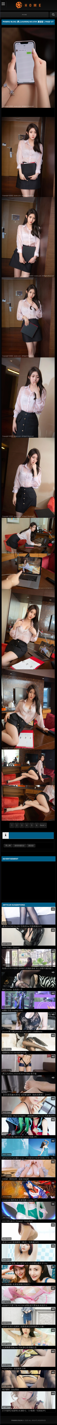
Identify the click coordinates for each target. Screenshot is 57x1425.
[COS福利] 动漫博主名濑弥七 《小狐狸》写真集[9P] (23, 1410)
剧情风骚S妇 (19, 845)
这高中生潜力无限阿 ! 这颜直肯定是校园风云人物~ (23, 1326)
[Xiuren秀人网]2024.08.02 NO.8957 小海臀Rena (22, 1031)
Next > (43, 825)
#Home (24, 15)
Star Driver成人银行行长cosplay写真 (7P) (19, 1137)
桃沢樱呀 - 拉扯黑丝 (10, 1389)
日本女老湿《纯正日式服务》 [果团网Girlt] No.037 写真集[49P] (28, 1116)
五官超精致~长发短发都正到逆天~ (16, 1284)
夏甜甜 (31, 845)
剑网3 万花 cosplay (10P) (12, 1010)
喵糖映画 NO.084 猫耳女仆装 (14, 1052)
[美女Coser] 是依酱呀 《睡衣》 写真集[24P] (20, 1242)
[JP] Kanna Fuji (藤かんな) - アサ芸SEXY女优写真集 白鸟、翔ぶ (28, 1158)
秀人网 (8, 845)
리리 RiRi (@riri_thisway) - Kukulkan (17, 1221)
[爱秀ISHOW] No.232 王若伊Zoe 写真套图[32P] (22, 926)
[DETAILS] (5, 835)
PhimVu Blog (28, 5)
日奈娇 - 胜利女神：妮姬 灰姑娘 (15, 1179)
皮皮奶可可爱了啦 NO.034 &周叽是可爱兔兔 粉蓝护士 (24, 1305)
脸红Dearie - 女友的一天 (12, 989)
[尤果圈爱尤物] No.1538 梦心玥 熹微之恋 (19, 1347)
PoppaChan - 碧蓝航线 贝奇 (14, 1368)
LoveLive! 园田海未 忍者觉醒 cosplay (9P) (19, 1200)
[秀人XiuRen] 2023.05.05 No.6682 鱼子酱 (19, 1073)
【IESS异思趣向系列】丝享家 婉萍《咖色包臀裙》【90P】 (26, 1094)
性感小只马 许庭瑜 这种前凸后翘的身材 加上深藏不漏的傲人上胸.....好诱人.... (28, 968)
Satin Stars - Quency (11, 947)
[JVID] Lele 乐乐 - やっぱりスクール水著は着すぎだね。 (25, 1263)
